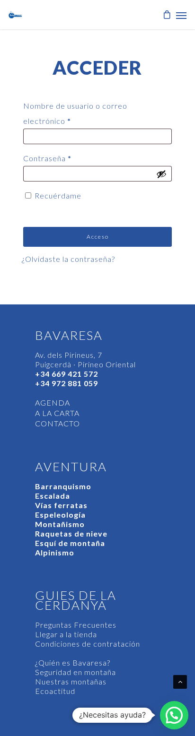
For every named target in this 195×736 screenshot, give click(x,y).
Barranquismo (63, 486)
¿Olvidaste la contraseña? (68, 258)
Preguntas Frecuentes (75, 624)
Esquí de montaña (70, 542)
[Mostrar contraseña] (161, 174)
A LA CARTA (57, 412)
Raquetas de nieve (71, 533)
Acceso (98, 236)
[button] (174, 715)
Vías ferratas (61, 505)
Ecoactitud (55, 690)
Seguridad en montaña (75, 671)
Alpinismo (54, 552)
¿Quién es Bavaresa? (72, 662)
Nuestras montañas (70, 681)
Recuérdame (58, 195)
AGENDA (52, 402)
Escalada (52, 495)
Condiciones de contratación (87, 643)
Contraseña (47, 158)
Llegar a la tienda (66, 634)
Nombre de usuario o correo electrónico (75, 113)
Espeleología (60, 514)
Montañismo (60, 524)
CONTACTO (57, 423)
